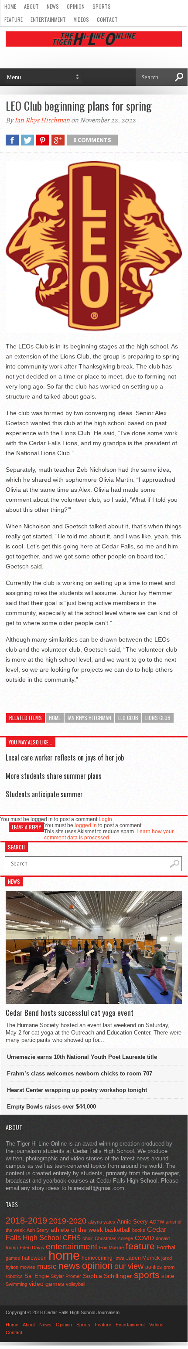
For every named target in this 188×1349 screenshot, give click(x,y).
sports (147, 1275)
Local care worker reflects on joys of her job (65, 757)
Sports (101, 6)
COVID (144, 1237)
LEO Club (128, 717)
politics (153, 1267)
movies (27, 1267)
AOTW (157, 1221)
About (31, 6)
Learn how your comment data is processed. (109, 834)
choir (87, 1238)
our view (129, 1266)
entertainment (71, 1246)
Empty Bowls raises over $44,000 (51, 1106)
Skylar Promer (66, 1276)
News (53, 6)
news (69, 1266)
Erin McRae (111, 1247)
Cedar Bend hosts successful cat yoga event (69, 1012)
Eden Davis (32, 1247)
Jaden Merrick (143, 1258)
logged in (86, 825)
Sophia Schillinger (107, 1276)
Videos (81, 19)
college (125, 1238)
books (138, 1230)
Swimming (16, 1284)
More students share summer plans (54, 776)
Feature (13, 19)
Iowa (119, 1258)
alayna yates (101, 1221)
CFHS (72, 1237)
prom (169, 1267)
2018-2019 (26, 1220)
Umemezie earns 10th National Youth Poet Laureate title (82, 1057)
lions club (158, 717)
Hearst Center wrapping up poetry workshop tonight (77, 1090)
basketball (117, 1230)
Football (167, 1247)
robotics (14, 1276)
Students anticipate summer (44, 794)
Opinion (76, 6)
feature (140, 1246)
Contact (107, 19)
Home (10, 6)
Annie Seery (132, 1222)
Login (105, 819)
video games (46, 1284)
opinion (97, 1265)
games (13, 1258)
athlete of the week (77, 1229)
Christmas (105, 1238)
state (167, 1276)
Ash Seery (38, 1230)
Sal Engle (36, 1276)
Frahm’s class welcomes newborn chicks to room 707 (79, 1073)
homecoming (97, 1258)
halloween (34, 1258)
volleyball (75, 1284)
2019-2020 (67, 1221)
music (47, 1266)
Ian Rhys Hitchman (42, 120)
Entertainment (48, 19)
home (55, 717)
